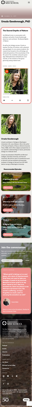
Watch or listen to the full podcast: (16, 310)
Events (4, 348)
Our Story (5, 362)
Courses (4, 352)
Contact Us (5, 368)
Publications (6, 355)
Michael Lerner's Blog (8, 365)
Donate (26, 399)
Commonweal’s (17, 329)
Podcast (4, 345)
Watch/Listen (8, 187)
